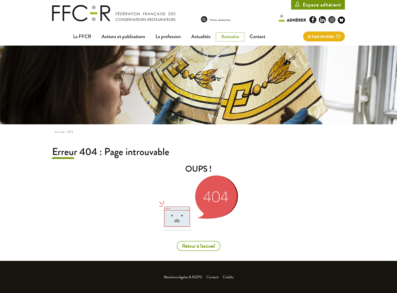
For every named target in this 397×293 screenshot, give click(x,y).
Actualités (201, 36)
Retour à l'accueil (198, 246)
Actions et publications (123, 36)
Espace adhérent (322, 4)
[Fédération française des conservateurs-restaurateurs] (113, 12)
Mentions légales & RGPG (183, 277)
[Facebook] (312, 19)
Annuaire (230, 36)
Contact (257, 36)
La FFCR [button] (82, 36)
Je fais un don (320, 36)
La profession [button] (168, 36)
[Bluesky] (341, 20)
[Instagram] (331, 19)
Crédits (228, 277)
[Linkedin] (322, 19)
